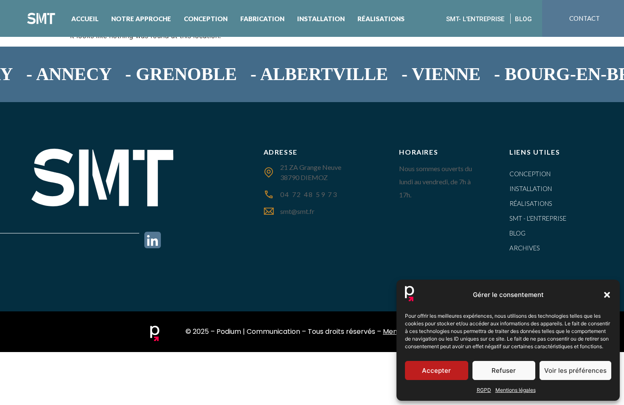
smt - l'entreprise (537, 218)
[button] (607, 295)
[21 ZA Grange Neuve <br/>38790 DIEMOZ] (269, 172)
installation (530, 188)
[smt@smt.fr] (269, 211)
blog (517, 233)
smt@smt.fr (297, 211)
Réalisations (381, 18)
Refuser (504, 370)
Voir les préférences (575, 370)
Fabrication (262, 18)
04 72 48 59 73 (309, 194)
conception (530, 174)
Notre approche (141, 18)
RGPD (484, 390)
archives (524, 248)
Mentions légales (515, 390)
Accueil (84, 18)
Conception (206, 18)
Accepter (436, 370)
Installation (321, 18)
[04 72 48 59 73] (269, 194)
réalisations (530, 203)
